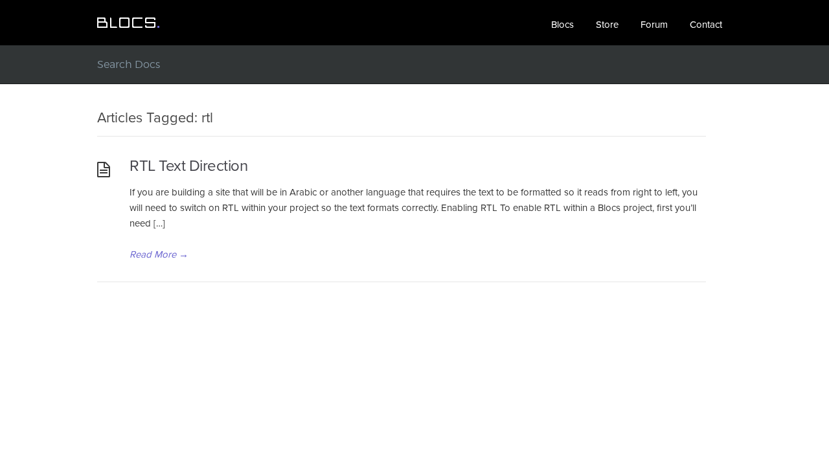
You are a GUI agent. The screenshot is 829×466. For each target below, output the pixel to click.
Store (607, 24)
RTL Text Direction (188, 166)
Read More (159, 254)
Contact (706, 24)
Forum (654, 24)
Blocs (562, 24)
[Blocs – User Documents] (128, 22)
